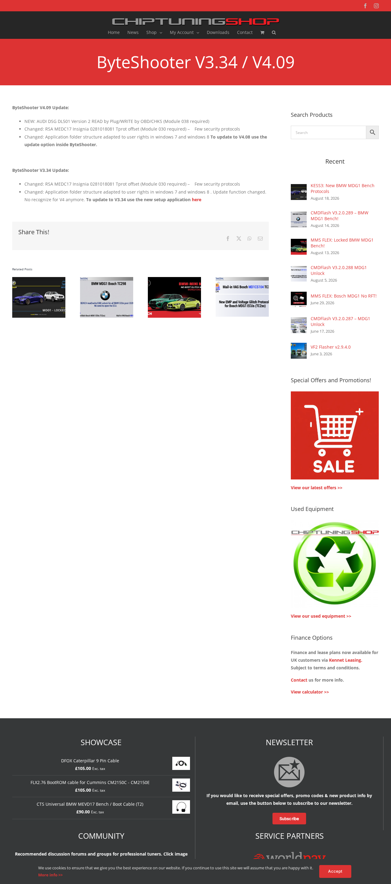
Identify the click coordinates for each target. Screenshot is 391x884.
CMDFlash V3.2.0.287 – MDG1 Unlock (340, 321)
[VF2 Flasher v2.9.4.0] (299, 347)
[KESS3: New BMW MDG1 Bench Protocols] (299, 188)
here (196, 199)
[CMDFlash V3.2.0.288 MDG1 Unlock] (299, 270)
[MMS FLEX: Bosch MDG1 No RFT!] (299, 295)
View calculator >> (310, 692)
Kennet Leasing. (345, 660)
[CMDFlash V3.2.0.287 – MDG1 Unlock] (299, 321)
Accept (335, 871)
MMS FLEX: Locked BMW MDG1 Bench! (342, 243)
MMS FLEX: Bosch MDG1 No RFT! (344, 296)
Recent (335, 161)
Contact (299, 680)
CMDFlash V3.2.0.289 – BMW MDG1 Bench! (339, 215)
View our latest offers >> (316, 487)
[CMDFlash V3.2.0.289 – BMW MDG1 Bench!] (299, 215)
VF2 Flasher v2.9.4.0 (331, 347)
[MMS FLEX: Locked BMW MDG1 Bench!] (299, 243)
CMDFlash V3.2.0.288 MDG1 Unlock (339, 270)
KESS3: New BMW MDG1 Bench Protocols (343, 188)
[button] (274, 32)
